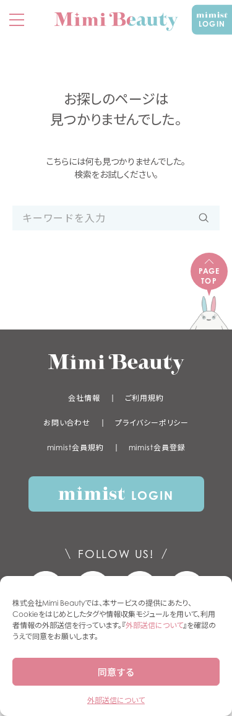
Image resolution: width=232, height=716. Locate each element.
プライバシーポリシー (152, 422)
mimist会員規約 (75, 447)
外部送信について (154, 625)
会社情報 (84, 398)
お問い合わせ (66, 422)
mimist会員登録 (157, 447)
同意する (116, 672)
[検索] (204, 218)
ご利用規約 (145, 398)
